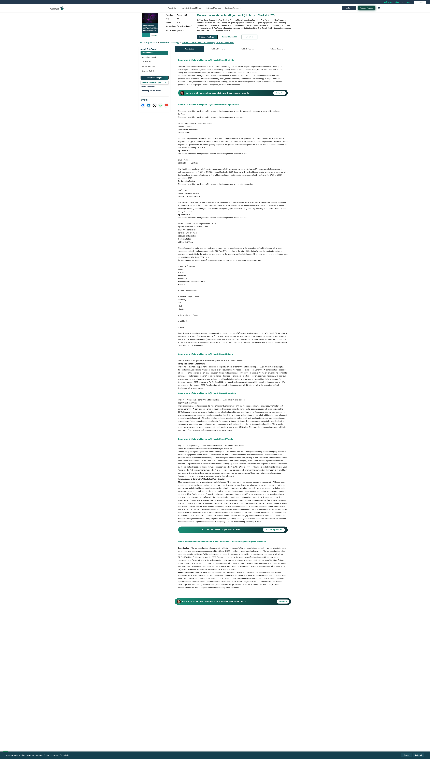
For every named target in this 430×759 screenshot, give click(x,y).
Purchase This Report (207, 37)
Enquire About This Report (151, 82)
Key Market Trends (148, 66)
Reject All (418, 755)
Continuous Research (232, 8)
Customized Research (213, 8)
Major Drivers (146, 62)
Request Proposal (366, 8)
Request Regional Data (274, 530)
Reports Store (173, 8)
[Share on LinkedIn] (148, 105)
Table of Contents (218, 49)
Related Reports (276, 49)
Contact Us (408, 2)
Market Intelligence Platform (191, 8)
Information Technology (169, 43)
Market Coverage (148, 53)
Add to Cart (249, 37)
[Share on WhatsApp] (160, 105)
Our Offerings (387, 2)
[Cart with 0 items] (378, 8)
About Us (398, 2)
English (348, 8)
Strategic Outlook (148, 71)
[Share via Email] (166, 105)
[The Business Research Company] (58, 8)
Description (189, 49)
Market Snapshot (148, 87)
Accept (406, 755)
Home (141, 43)
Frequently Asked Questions (152, 91)
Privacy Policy (64, 755)
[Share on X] (154, 105)
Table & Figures (247, 49)
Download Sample (154, 78)
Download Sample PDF (229, 37)
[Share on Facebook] (143, 105)
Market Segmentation (149, 57)
